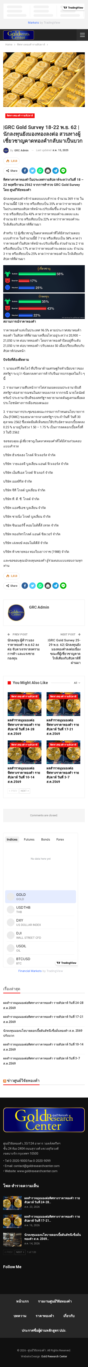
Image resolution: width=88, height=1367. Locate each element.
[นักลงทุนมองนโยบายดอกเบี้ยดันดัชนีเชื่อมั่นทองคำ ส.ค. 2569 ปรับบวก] (12, 1240)
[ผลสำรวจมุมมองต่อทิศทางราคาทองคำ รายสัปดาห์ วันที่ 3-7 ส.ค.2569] (63, 752)
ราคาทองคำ (45, 1316)
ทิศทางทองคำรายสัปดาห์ (20, 115)
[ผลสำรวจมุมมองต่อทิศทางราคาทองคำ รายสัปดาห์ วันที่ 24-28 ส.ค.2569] (24, 704)
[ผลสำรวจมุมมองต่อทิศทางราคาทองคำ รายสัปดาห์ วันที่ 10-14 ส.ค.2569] (24, 752)
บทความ (20, 1316)
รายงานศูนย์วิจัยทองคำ (55, 1301)
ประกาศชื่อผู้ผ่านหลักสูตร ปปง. (44, 1330)
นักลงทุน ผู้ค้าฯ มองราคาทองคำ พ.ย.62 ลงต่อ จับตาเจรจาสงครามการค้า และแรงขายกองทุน (23, 649)
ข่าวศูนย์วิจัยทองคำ (23, 1080)
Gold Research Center (54, 1356)
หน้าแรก (22, 1301)
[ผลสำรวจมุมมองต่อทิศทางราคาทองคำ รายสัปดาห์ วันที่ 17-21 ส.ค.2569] (63, 704)
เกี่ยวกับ (69, 1316)
